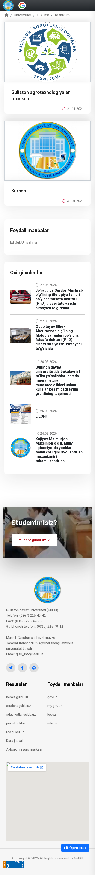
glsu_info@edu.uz (29, 654)
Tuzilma (43, 15)
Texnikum (62, 15)
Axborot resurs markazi (24, 749)
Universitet (22, 15)
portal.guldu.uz (17, 723)
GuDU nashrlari (26, 242)
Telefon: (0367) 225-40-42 (26, 615)
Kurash (18, 191)
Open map (77, 848)
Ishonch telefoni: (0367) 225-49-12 (36, 627)
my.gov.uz (55, 706)
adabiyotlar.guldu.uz (21, 714)
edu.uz (52, 723)
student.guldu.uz (32, 540)
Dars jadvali (14, 741)
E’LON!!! (42, 416)
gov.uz (52, 697)
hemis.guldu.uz (17, 697)
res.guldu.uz (15, 732)
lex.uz (52, 714)
